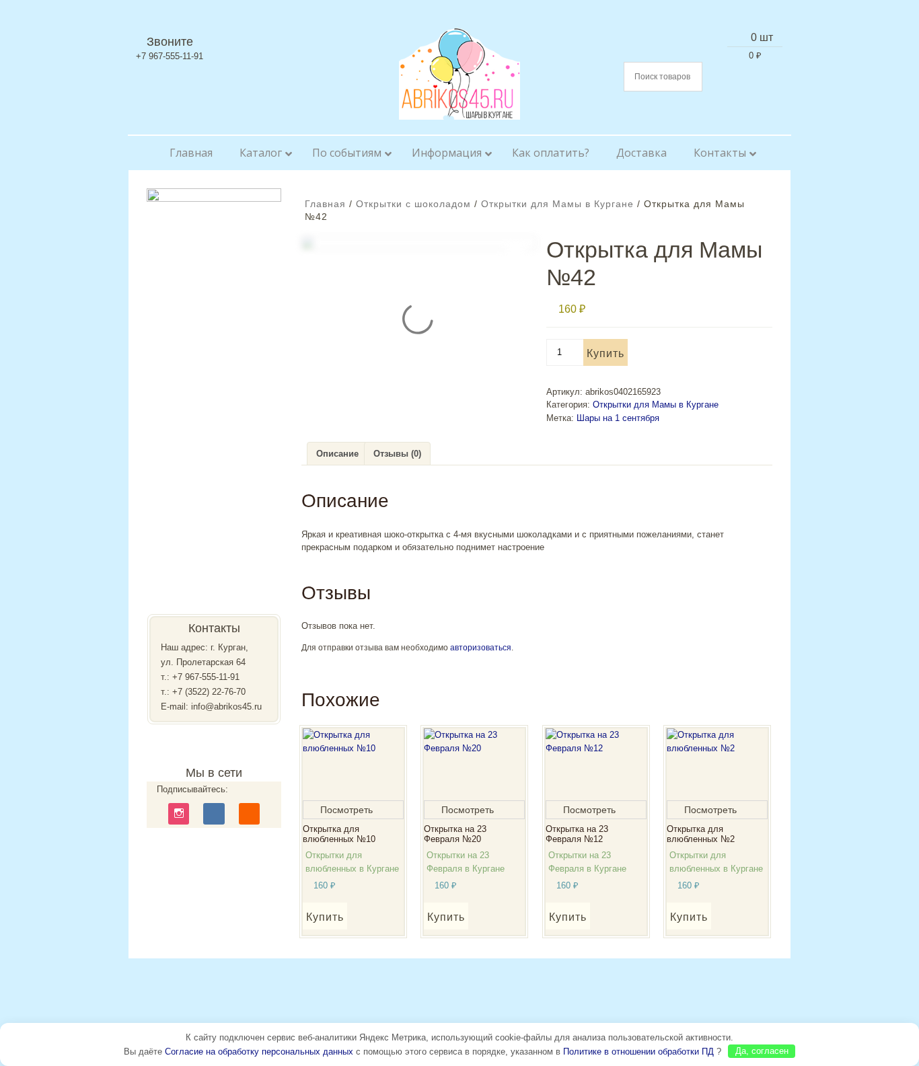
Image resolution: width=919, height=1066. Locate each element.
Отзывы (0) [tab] (397, 454)
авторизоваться (480, 647)
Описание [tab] (337, 454)
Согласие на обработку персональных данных (259, 1051)
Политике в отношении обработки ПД (638, 1051)
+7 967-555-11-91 (206, 677)
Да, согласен (761, 1051)
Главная (325, 203)
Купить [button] (325, 917)
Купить (605, 353)
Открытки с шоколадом (413, 203)
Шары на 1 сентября (618, 418)
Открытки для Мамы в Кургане (557, 203)
